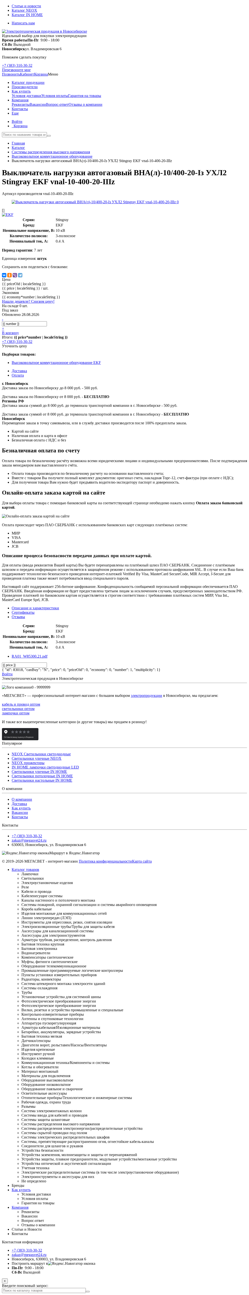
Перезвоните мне (16, 70)
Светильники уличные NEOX (37, 758)
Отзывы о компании (85, 104)
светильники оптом (18, 709)
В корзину (10, 333)
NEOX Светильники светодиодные (41, 754)
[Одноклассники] (9, 275)
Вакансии (38, 104)
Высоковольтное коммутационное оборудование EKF (56, 362)
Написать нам (23, 23)
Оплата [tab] (18, 375)
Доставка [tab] (19, 371)
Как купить (21, 808)
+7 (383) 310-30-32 (17, 65)
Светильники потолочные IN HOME (42, 776)
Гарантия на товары (84, 96)
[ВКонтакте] (4, 275)
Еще (15, 113)
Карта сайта (142, 861)
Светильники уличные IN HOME (39, 771)
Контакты (20, 817)
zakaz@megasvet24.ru (29, 840)
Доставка (19, 804)
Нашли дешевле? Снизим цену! (28, 301)
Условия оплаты (54, 96)
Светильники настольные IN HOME (42, 780)
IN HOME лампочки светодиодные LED (45, 767)
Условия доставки (26, 96)
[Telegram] (20, 275)
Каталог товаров (25, 869)
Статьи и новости (26, 6)
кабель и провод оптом (21, 704)
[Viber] (15, 275)
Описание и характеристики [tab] (35, 608)
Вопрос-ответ (57, 104)
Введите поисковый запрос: (25, 1286)
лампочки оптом (15, 713)
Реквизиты (21, 104)
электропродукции (146, 695)
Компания (20, 1207)
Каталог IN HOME (27, 15)
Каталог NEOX (24, 10)
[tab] (23, 612)
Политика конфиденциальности (105, 861)
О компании (22, 799)
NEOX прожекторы (28, 763)
